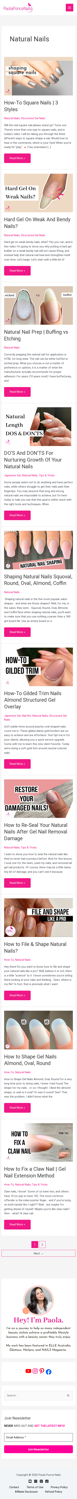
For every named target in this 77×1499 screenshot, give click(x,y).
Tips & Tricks (47, 475)
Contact (14, 1487)
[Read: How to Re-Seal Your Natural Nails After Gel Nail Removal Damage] (38, 798)
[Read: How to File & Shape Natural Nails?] (38, 917)
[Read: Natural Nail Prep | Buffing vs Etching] (38, 305)
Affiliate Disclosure (26, 1491)
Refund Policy (53, 1491)
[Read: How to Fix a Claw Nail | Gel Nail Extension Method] (38, 1142)
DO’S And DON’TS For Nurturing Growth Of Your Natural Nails (33, 459)
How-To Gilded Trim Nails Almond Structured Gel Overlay (32, 700)
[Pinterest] (41, 1371)
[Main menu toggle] (69, 7)
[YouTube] (28, 1371)
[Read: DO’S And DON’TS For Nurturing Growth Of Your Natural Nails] (38, 426)
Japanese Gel (12, 475)
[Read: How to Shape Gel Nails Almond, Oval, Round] (38, 1029)
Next (39, 1253)
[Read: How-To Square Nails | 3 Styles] (38, 76)
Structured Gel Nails (33, 118)
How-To (9, 959)
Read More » (17, 156)
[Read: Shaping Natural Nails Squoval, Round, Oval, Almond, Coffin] (38, 550)
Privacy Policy (59, 1487)
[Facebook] (48, 1372)
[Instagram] (35, 1371)
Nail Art (26, 715)
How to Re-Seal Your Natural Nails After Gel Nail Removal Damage (35, 831)
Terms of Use (35, 1487)
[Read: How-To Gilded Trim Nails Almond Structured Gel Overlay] (38, 666)
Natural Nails (12, 118)
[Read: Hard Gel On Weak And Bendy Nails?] (38, 192)
